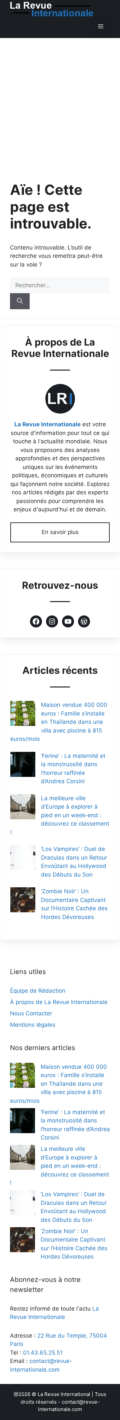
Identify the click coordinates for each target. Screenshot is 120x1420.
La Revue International (64, 1394)
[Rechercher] (20, 301)
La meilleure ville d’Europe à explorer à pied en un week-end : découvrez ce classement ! (59, 815)
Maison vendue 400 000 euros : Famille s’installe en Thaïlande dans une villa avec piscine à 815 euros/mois (58, 721)
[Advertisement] (60, 101)
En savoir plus (60, 532)
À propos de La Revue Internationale (59, 1002)
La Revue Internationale (47, 424)
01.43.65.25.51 (43, 1352)
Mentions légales (32, 1024)
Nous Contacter (31, 1013)
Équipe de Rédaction (37, 990)
